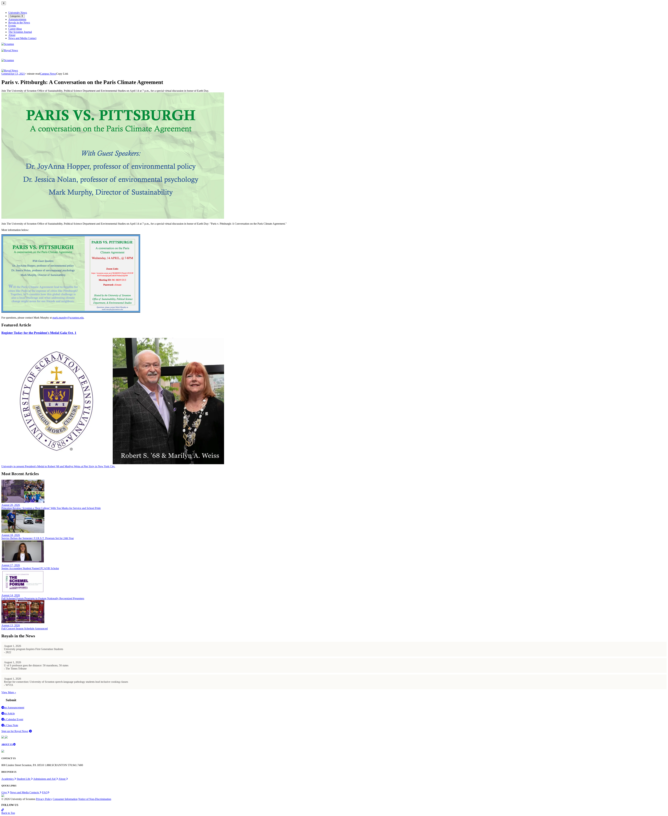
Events (12, 25)
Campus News (48, 73)
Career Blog (15, 28)
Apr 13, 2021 (17, 73)
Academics (7, 778)
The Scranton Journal (20, 31)
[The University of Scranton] (7, 44)
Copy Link (62, 73)
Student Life (24, 778)
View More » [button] (8, 692)
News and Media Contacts (25, 792)
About (11, 35)
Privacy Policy (44, 799)
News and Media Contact (22, 38)
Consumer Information (65, 799)
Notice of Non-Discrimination (94, 799)
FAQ (45, 792)
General (5, 73)
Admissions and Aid (44, 778)
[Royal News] (9, 50)
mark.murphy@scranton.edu (68, 317)
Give (4, 792)
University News (17, 12)
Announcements (17, 19)
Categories (15, 16)
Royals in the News (19, 22)
